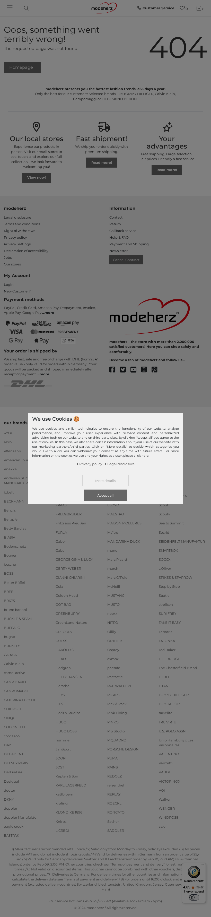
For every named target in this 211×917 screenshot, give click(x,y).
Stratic (164, 595)
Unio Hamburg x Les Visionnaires (176, 742)
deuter (9, 790)
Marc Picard (117, 559)
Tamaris (165, 631)
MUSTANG (116, 595)
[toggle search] (25, 8)
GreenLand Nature (71, 622)
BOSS (8, 573)
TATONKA (167, 640)
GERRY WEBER (68, 568)
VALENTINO (169, 754)
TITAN (164, 686)
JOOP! (61, 758)
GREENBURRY (68, 613)
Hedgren (63, 668)
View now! (36, 177)
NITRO (112, 622)
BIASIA (9, 537)
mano (112, 550)
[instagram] (146, 370)
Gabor (61, 541)
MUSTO (113, 604)
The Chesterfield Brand (178, 668)
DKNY (9, 799)
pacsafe (113, 668)
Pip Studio (116, 731)
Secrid (164, 532)
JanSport (63, 749)
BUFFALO (12, 628)
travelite (165, 713)
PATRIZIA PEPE (119, 686)
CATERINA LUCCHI (19, 700)
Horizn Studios (68, 713)
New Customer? (17, 291)
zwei (162, 826)
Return (115, 224)
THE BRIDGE (169, 659)
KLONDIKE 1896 (69, 812)
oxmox (113, 659)
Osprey (113, 650)
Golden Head (67, 595)
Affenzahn (12, 451)
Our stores (12, 264)
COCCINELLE (15, 727)
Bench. (10, 510)
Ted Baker (167, 650)
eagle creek (13, 826)
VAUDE (165, 772)
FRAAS (61, 505)
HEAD (61, 659)
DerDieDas (13, 772)
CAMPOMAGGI (16, 691)
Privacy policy (15, 237)
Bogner (10, 555)
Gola (59, 586)
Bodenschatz (15, 546)
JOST (60, 767)
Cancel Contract (126, 260)
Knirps (61, 821)
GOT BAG (63, 604)
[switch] (194, 897)
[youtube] (135, 370)
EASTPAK (11, 835)
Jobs (8, 257)
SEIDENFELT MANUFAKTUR (182, 541)
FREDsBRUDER (69, 514)
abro (8, 442)
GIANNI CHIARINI (70, 577)
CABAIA (10, 655)
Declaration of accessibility (26, 251)
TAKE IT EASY (170, 622)
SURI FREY (167, 613)
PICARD (113, 695)
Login (9, 284)
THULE (164, 677)
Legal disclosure (17, 217)
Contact (115, 217)
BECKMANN (14, 501)
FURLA (61, 532)
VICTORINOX (169, 781)
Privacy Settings (17, 244)
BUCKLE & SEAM (18, 619)
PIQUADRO (116, 740)
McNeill (113, 586)
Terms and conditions (22, 224)
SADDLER (115, 830)
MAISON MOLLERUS (124, 523)
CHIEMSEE (13, 709)
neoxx (112, 613)
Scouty (164, 514)
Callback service (122, 231)
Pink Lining (117, 713)
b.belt (9, 492)
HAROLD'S (65, 650)
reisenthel (115, 785)
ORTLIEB (114, 640)
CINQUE (11, 718)
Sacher (113, 821)
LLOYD (113, 505)
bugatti (10, 637)
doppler (10, 808)
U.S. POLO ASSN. (173, 731)
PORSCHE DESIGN (123, 749)
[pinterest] (157, 370)
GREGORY (64, 631)
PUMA (112, 758)
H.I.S (59, 704)
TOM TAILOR (169, 704)
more (49, 312)
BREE (8, 591)
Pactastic (114, 677)
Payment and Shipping (129, 244)
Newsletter (118, 251)
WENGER (167, 808)
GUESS (61, 640)
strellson (166, 604)
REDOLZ (114, 776)
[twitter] (125, 370)
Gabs (60, 550)
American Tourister (20, 460)
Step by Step (169, 586)
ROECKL (114, 803)
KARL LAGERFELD (71, 785)
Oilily (111, 631)
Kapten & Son (67, 776)
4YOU (8, 433)
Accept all (105, 495)
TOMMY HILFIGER (174, 695)
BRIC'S (9, 600)
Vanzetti (166, 763)
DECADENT (13, 754)
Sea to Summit (171, 523)
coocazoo (12, 736)
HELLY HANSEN (69, 677)
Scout (163, 505)
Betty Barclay (15, 528)
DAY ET (10, 745)
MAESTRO (115, 514)
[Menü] (203, 866)
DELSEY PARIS (16, 763)
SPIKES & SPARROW (175, 577)
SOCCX (165, 559)
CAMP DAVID (15, 682)
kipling (62, 803)
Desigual (11, 781)
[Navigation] (10, 8)
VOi (162, 790)
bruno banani (15, 610)
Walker (165, 799)
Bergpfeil (12, 519)
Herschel (63, 686)
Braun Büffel (14, 582)
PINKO (113, 722)
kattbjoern (64, 794)
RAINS (112, 767)
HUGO (61, 722)
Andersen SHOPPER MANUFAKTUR (21, 480)
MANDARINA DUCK (123, 541)
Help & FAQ (119, 237)
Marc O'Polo (117, 577)
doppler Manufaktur (21, 817)
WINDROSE (169, 817)
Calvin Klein (14, 664)
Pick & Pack (117, 704)
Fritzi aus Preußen (71, 523)
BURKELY (12, 646)
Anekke (10, 469)
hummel (63, 740)
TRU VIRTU (167, 722)
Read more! (101, 162)
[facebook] (114, 370)
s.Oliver (165, 568)
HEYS (60, 695)
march (112, 568)
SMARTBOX (168, 550)
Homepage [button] (21, 67)
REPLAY (113, 794)
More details (105, 480)
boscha (10, 564)
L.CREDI (62, 830)
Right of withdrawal (20, 231)
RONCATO (116, 812)
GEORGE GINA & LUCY (74, 559)
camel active (14, 673)
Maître (112, 532)
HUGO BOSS (66, 731)
